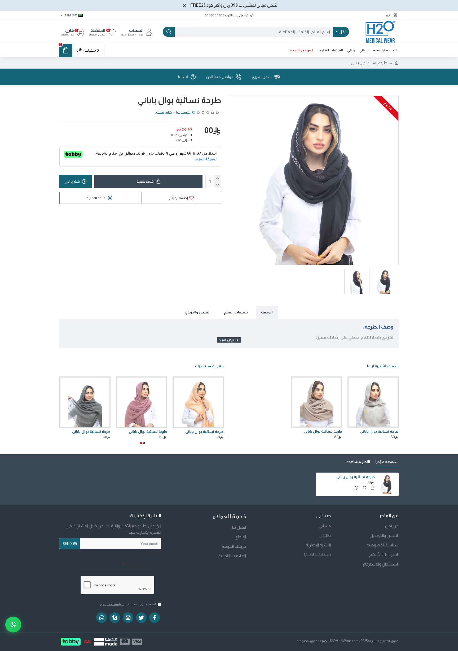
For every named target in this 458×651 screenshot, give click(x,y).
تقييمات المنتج (236, 312)
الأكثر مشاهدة (358, 462)
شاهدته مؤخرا (387, 462)
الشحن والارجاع (197, 312)
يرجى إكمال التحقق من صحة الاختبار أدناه (141, 568)
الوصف (267, 312)
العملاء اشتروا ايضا (383, 366)
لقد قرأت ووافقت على (128, 604)
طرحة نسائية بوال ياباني (379, 431)
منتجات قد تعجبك (209, 366)
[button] (144, 443)
